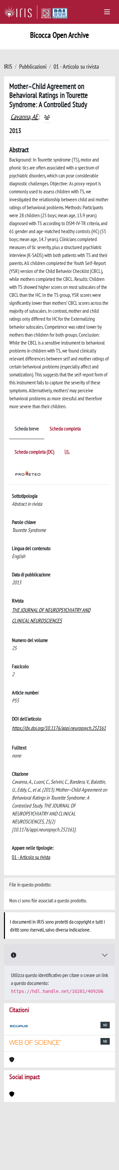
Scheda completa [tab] (65, 428)
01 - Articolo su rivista (76, 66)
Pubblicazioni (33, 66)
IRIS (8, 66)
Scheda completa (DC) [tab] (34, 451)
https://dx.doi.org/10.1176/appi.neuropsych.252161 (59, 728)
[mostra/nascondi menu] (107, 12)
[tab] (67, 453)
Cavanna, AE (24, 116)
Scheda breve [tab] (27, 428)
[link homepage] (20, 12)
